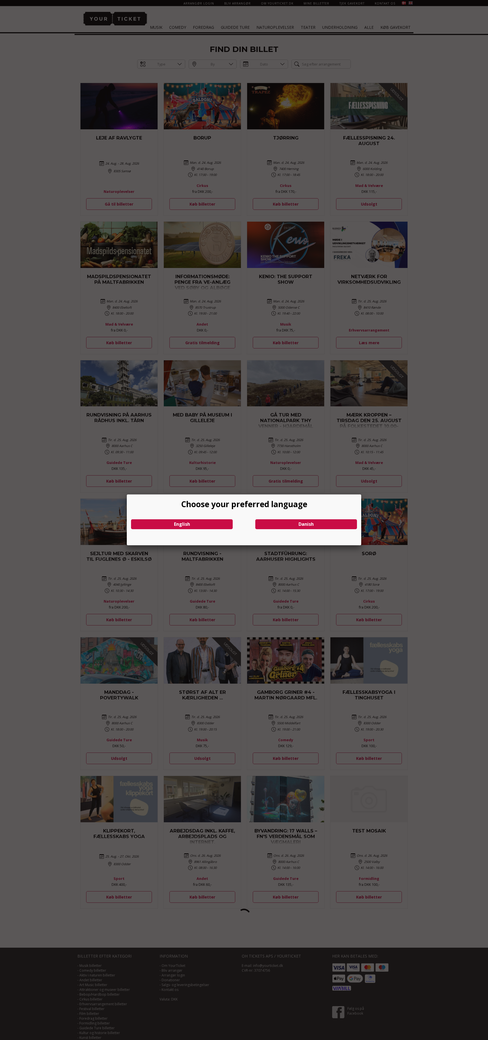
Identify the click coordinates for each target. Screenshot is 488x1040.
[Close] (361, 494)
